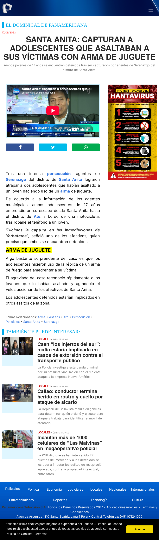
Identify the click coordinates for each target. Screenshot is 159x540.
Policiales (13, 322)
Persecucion (81, 317)
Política (33, 489)
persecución (59, 173)
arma (65, 191)
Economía (54, 489)
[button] (151, 10)
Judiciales (75, 489)
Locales (96, 489)
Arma (41, 317)
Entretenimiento (21, 500)
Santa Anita (70, 179)
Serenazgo (16, 179)
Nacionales (117, 489)
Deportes (60, 500)
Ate (37, 216)
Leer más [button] (41, 534)
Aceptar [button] (140, 529)
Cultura (137, 500)
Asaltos (54, 317)
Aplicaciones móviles (122, 507)
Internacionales (143, 489)
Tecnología (99, 500)
